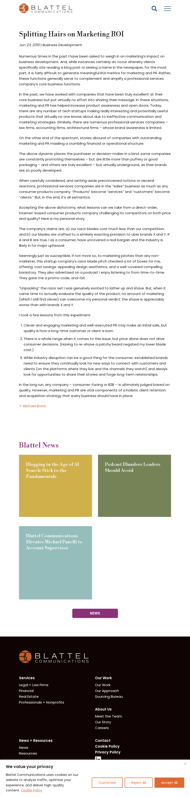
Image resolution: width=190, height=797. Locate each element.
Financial (26, 690)
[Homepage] (54, 661)
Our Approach (107, 690)
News (23, 747)
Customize (107, 782)
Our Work (103, 677)
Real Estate (29, 696)
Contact (103, 740)
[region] (95, 778)
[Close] (185, 763)
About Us (103, 709)
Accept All (169, 782)
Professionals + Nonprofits (41, 702)
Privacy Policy (107, 752)
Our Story (103, 722)
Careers (102, 727)
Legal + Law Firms (33, 684)
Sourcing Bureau (109, 696)
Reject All (138, 782)
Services (27, 677)
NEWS (95, 613)
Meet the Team (108, 716)
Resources (28, 753)
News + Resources (36, 740)
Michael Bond (34, 405)
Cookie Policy (31, 790)
